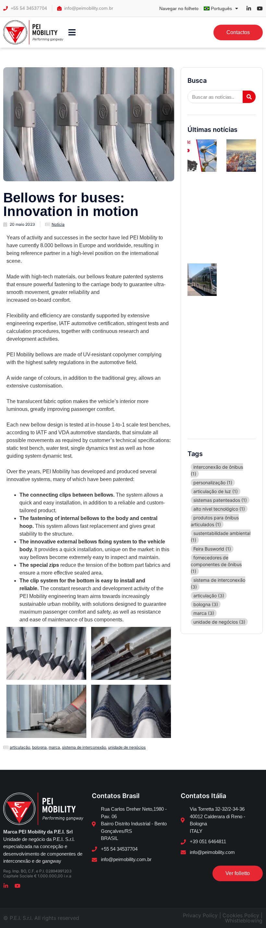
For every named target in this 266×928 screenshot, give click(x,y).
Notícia (58, 224)
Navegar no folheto (179, 8)
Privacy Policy (200, 915)
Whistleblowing (243, 920)
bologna (39, 747)
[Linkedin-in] (5, 885)
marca (54, 747)
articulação (20, 747)
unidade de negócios (127, 747)
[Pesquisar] (249, 97)
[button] (72, 32)
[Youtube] (17, 885)
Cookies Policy (241, 915)
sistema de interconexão (84, 747)
